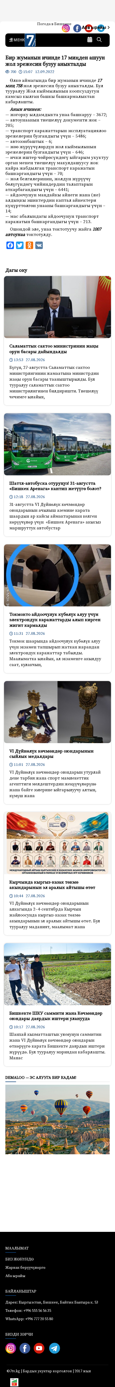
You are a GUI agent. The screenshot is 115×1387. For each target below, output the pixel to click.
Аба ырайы (94, 27)
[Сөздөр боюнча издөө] (99, 40)
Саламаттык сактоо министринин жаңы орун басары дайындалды (53, 348)
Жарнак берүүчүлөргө (25, 1267)
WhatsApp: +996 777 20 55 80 (29, 1319)
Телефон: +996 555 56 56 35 (28, 1310)
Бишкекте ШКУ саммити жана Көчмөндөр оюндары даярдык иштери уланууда (55, 1016)
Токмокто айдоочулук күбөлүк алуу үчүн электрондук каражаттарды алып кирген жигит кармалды (55, 620)
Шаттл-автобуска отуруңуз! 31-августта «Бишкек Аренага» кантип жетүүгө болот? (55, 486)
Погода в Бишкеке (54, 24)
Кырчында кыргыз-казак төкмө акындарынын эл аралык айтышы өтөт (52, 885)
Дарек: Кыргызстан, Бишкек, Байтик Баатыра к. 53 (51, 1302)
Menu (19, 40)
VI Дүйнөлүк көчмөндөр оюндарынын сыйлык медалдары (51, 753)
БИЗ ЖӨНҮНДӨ (19, 1259)
